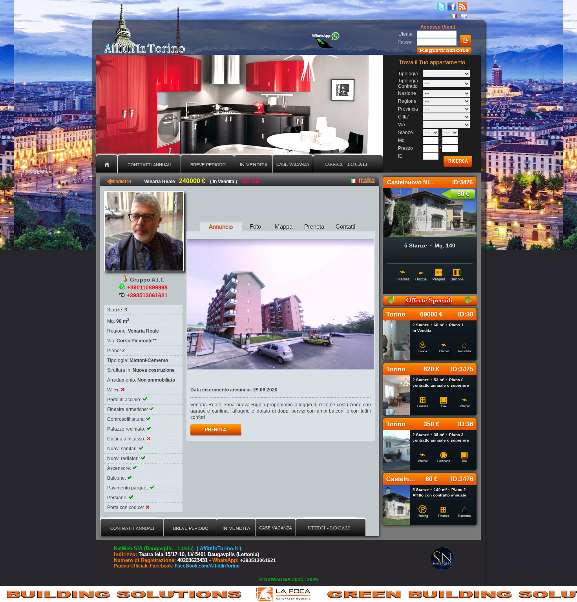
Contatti (345, 226)
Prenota (314, 226)
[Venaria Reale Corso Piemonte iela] (280, 304)
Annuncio (221, 226)
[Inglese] (464, 16)
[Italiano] (454, 16)
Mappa (283, 226)
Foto (255, 226)
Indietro (119, 181)
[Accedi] (465, 40)
